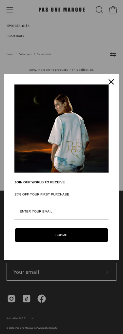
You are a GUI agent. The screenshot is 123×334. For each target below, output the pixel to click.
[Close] (111, 82)
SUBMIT (61, 235)
